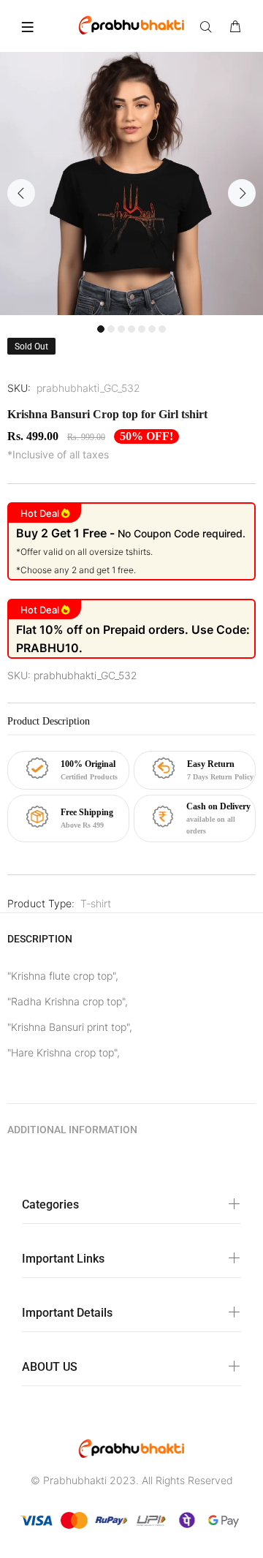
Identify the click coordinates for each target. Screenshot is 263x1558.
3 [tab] (121, 329)
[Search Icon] (209, 27)
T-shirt (95, 903)
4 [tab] (131, 329)
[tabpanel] (131, 183)
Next (242, 193)
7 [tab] (162, 329)
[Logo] (131, 24)
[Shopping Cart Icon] (235, 27)
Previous (21, 193)
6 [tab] (152, 329)
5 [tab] (141, 329)
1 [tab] (100, 329)
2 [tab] (111, 329)
